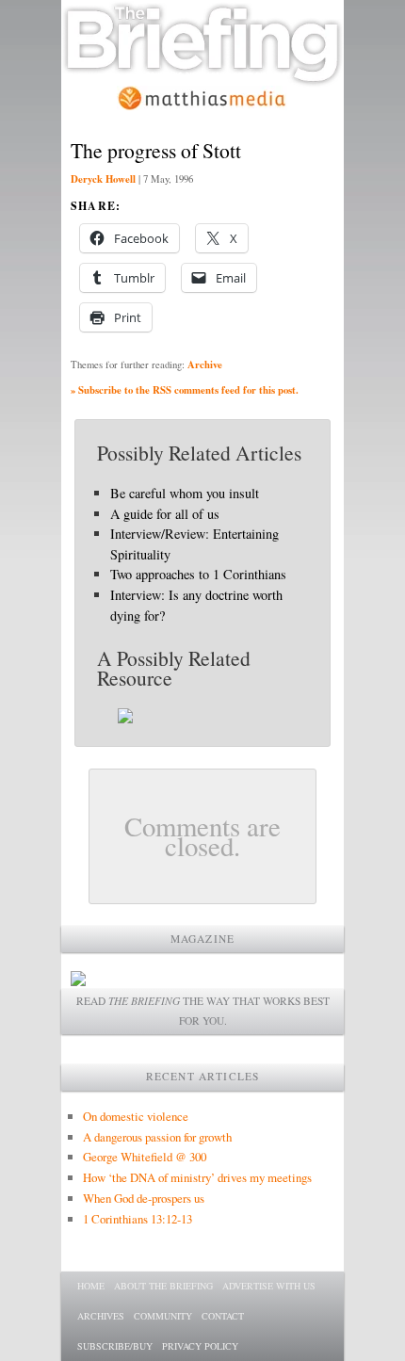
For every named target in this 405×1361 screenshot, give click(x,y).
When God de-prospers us (143, 1198)
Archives (100, 1315)
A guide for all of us (164, 514)
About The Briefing (163, 1285)
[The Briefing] (202, 76)
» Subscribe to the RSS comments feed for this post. (185, 389)
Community (163, 1315)
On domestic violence (135, 1116)
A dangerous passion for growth (157, 1136)
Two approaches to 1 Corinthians (198, 574)
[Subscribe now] (78, 981)
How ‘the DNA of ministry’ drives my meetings (197, 1177)
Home (91, 1285)
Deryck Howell (103, 178)
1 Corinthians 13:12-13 (137, 1218)
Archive (204, 364)
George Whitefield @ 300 (144, 1156)
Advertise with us (269, 1285)
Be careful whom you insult (184, 493)
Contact (223, 1315)
